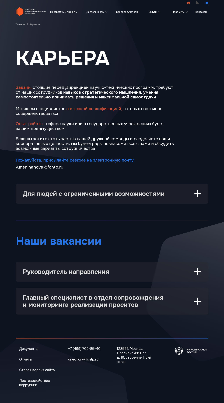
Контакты (201, 11)
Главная (20, 24)
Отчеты (25, 359)
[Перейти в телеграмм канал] (206, 3)
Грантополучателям (127, 11)
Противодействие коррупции (34, 383)
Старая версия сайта (37, 370)
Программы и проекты (63, 11)
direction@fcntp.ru (83, 359)
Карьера (35, 24)
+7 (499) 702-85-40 (84, 349)
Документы (28, 349)
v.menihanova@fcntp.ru (39, 167)
